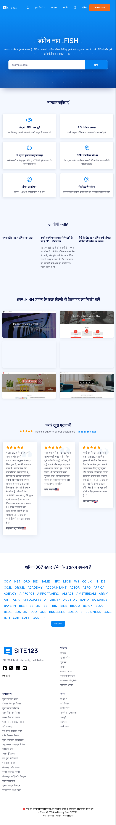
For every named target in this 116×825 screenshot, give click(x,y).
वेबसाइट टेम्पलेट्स (67, 675)
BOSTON (21, 612)
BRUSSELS (57, 612)
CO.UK (87, 581)
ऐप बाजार (68, 680)
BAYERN (10, 606)
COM (7, 581)
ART (7, 599)
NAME (45, 581)
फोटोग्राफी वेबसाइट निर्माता (13, 721)
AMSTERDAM (86, 593)
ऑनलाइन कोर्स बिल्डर (11, 767)
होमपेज (63, 653)
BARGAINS (99, 599)
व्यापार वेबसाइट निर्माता (11, 717)
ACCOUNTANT (56, 587)
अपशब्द (58, 816)
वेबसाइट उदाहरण (67, 671)
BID (54, 606)
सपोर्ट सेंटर (64, 703)
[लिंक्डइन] (18, 668)
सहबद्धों (63, 717)
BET (46, 606)
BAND (84, 599)
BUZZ (108, 612)
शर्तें (44, 816)
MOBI (67, 581)
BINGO (75, 606)
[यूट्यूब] (25, 668)
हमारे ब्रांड (64, 726)
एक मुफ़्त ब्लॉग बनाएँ (10, 758)
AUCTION (70, 599)
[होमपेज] (28, 7)
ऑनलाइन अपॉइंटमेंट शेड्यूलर (14, 776)
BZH (7, 618)
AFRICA (99, 587)
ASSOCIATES (32, 599)
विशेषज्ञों (63, 721)
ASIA (16, 599)
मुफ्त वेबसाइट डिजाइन (11, 785)
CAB (16, 618)
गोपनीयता (51, 816)
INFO (56, 581)
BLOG (100, 606)
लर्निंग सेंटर (64, 708)
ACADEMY (35, 587)
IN (96, 581)
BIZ (35, 581)
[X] (11, 668)
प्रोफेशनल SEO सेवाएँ (11, 790)
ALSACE (67, 593)
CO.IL (8, 587)
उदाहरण (54, 7)
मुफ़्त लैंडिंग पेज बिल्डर (11, 712)
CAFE (26, 618)
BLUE (8, 612)
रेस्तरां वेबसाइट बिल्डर (11, 771)
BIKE (63, 606)
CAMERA (39, 618)
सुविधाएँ (63, 662)
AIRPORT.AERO (48, 593)
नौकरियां (68, 712)
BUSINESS (93, 612)
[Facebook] (5, 668)
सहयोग (66, 7)
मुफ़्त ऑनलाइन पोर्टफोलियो (12, 740)
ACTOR (75, 587)
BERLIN (35, 606)
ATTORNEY (52, 599)
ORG (26, 581)
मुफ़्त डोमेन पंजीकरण (10, 708)
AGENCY (10, 593)
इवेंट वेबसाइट (7, 726)
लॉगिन (84, 7)
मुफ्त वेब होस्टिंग (8, 781)
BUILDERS (75, 612)
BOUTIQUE (38, 612)
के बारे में (63, 699)
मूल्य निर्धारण (40, 7)
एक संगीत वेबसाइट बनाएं (12, 730)
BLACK (88, 606)
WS (76, 581)
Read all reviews (86, 431)
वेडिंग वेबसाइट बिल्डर (10, 735)
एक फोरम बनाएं (8, 762)
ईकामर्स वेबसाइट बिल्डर (11, 703)
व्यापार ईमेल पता (8, 753)
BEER (23, 606)
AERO (87, 587)
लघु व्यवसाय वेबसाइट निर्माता (13, 744)
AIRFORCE (26, 593)
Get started (100, 7)
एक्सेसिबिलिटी (68, 816)
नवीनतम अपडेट (66, 685)
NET (17, 581)
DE (103, 581)
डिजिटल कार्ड (7, 749)
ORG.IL (20, 587)
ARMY (103, 593)
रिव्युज (62, 666)
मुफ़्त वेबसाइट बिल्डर (10, 699)
